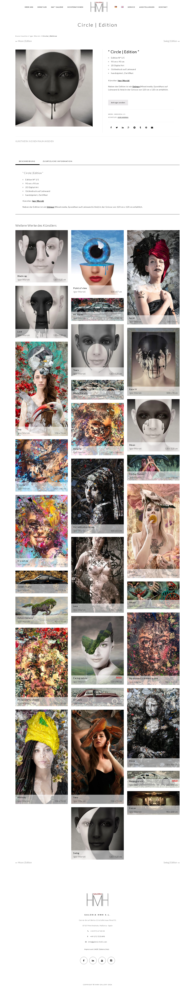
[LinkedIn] (93, 960)
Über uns (29, 7)
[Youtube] (102, 960)
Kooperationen (75, 7)
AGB (96, 949)
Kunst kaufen (21, 36)
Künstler (42, 7)
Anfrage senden (118, 102)
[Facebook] (83, 960)
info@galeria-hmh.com (97, 942)
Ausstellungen (146, 7)
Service (131, 7)
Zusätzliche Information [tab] (57, 161)
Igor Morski (35, 36)
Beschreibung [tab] (27, 161)
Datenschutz (104, 949)
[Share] (111, 127)
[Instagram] (111, 960)
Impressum (88, 949)
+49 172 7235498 (97, 936)
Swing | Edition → (172, 41)
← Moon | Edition (23, 41)
